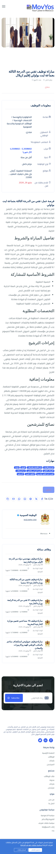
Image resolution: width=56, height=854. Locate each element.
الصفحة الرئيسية (48, 753)
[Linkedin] (45, 740)
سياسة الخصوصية (47, 815)
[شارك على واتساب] (19, 499)
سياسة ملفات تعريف (46, 823)
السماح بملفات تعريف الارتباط (20, 850)
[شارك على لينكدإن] (25, 499)
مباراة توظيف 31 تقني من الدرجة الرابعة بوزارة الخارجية (25, 601)
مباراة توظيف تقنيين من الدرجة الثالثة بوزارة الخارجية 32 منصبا (26, 581)
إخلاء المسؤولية (48, 827)
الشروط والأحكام (48, 819)
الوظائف (51, 757)
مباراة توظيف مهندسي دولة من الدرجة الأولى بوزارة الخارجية (26, 560)
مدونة (51, 780)
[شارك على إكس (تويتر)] (36, 499)
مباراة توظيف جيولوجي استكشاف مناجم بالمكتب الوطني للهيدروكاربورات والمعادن (25, 644)
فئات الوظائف (49, 776)
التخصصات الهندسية (23, 120)
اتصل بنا (51, 803)
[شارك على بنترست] (30, 499)
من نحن (51, 799)
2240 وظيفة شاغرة (30, 519)
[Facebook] (51, 740)
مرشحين (51, 788)
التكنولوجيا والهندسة (22, 117)
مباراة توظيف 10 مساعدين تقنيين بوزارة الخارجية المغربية (25, 622)
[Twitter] (40, 740)
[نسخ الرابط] (8, 498)
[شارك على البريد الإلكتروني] (13, 499)
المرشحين (50, 764)
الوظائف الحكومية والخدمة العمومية (19, 125)
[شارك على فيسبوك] (42, 499)
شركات (51, 760)
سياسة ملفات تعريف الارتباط (31, 845)
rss (53, 830)
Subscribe (15, 698)
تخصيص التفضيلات (35, 850)
